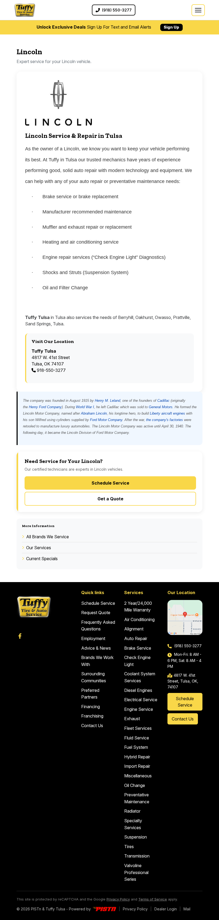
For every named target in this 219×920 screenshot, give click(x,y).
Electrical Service (140, 699)
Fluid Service (136, 737)
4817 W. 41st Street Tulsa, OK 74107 (51, 357)
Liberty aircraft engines (167, 413)
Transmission (137, 856)
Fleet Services (138, 728)
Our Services (38, 547)
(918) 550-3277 (187, 646)
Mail (186, 909)
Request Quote (95, 612)
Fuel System (136, 747)
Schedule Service (110, 483)
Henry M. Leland (107, 401)
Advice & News (96, 648)
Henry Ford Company (45, 407)
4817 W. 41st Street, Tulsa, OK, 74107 (182, 681)
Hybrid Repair (137, 756)
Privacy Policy (118, 899)
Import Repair (137, 766)
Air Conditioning (139, 619)
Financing (90, 706)
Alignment (133, 628)
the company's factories (164, 420)
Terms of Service (152, 899)
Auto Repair (135, 638)
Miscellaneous (138, 775)
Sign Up (171, 27)
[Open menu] (198, 10)
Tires (129, 846)
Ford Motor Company (106, 420)
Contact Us (92, 725)
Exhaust (132, 718)
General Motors (161, 407)
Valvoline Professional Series (136, 872)
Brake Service (137, 648)
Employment (93, 638)
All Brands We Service (47, 536)
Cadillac (163, 401)
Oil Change (134, 785)
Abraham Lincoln (94, 413)
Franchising (92, 716)
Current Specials (42, 558)
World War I (85, 407)
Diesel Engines (138, 690)
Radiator (132, 811)
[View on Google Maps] (184, 617)
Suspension (135, 837)
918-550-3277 (51, 370)
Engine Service (138, 709)
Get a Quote (110, 498)
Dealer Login (165, 909)
